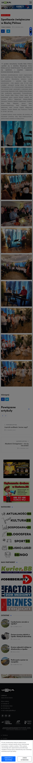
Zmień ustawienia (24, 759)
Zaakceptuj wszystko (8, 759)
